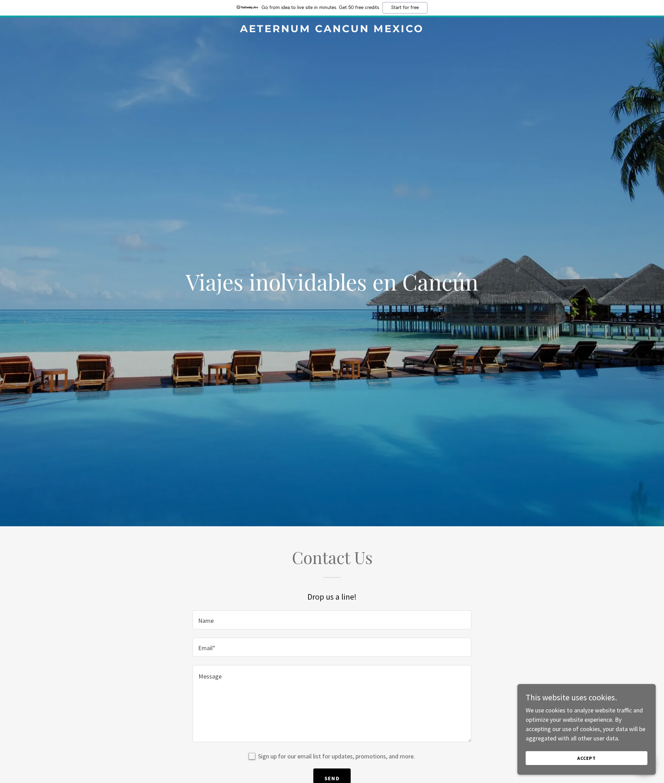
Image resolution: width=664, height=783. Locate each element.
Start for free (405, 7)
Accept (586, 758)
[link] (332, 30)
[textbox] (332, 619)
